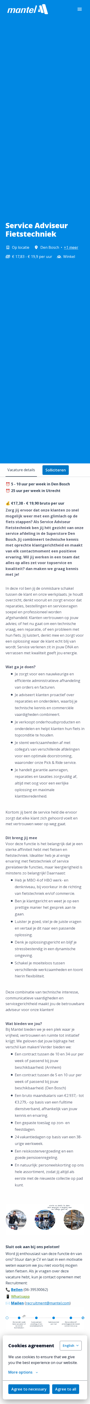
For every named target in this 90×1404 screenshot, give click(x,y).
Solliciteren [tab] (55, 470)
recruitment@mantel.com (47, 1303)
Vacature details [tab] (21, 469)
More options (20, 1372)
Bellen (17, 1289)
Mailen (17, 1303)
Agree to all (65, 1389)
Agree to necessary (29, 1389)
